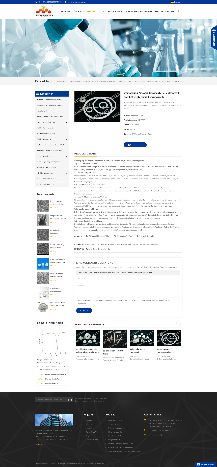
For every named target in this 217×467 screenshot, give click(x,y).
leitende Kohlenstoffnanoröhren (120, 443)
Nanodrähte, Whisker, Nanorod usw (121, 18)
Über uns (78, 11)
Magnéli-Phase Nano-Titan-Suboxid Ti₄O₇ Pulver (58, 217)
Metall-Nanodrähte (44, 156)
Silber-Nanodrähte (114, 420)
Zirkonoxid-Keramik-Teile (99, 236)
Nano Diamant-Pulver (116, 436)
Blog (87, 436)
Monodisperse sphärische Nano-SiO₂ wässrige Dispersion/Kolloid (57, 203)
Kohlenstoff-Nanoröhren (100, 16)
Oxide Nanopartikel (44, 139)
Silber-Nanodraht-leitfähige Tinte (50, 116)
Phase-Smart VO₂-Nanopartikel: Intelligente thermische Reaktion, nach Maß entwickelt (58, 246)
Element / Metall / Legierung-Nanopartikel (119, 17)
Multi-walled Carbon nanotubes (120, 447)
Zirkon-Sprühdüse (124, 236)
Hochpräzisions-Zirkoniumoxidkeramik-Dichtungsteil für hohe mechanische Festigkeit (139, 351)
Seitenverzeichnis (92, 440)
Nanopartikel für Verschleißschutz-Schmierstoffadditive (53, 383)
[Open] (214, 37)
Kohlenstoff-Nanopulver (46, 167)
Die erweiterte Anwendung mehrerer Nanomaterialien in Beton (55, 379)
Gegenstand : (115, 272)
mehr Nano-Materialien (46, 179)
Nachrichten (114, 11)
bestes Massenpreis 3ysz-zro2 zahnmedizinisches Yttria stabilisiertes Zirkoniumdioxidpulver (121, 245)
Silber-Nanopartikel (115, 432)
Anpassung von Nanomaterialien (50, 105)
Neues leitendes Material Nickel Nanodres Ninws (56, 275)
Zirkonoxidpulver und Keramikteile (82, 81)
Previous (176, 324)
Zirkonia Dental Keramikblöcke (98, 249)
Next (180, 324)
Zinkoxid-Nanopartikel (116, 428)
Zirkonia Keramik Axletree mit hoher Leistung (168, 350)
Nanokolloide (94, 17)
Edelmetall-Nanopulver (46, 133)
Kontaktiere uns (164, 11)
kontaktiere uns (136, 145)
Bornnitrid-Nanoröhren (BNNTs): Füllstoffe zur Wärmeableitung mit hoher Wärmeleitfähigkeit (58, 232)
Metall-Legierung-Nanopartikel (49, 162)
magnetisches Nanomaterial (120, 16)
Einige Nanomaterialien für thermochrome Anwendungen (49, 361)
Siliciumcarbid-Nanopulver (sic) (49, 150)
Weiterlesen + (40, 445)
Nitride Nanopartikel (45, 173)
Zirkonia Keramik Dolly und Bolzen (87, 352)
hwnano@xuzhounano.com (77, 2)
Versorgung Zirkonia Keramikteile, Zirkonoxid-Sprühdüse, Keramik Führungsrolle (120, 272)
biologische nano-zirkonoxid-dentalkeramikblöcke (111, 351)
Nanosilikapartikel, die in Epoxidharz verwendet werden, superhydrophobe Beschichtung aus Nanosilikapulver (57, 304)
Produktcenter (95, 11)
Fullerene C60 (113, 424)
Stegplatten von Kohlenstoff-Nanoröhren (123, 451)
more (52, 208)
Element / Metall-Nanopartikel (49, 99)
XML (87, 443)
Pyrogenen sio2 (113, 440)
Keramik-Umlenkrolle (148, 236)
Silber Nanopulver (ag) (46, 122)
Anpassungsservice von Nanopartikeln (86, 16)
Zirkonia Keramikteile (107, 81)
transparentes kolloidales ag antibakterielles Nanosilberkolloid (57, 290)
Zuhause (65, 11)
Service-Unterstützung (138, 11)
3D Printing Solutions (45, 184)
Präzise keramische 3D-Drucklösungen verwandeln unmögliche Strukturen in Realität (58, 261)
